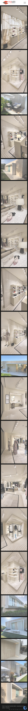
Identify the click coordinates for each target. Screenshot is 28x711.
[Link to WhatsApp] (11, 709)
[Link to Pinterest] (15, 709)
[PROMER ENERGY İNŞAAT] (11, 2)
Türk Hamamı (7, 707)
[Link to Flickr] (23, 709)
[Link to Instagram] (13, 709)
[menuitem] (24, 2)
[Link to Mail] (9, 709)
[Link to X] (19, 709)
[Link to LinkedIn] (17, 709)
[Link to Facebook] (21, 709)
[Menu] (24, 2)
